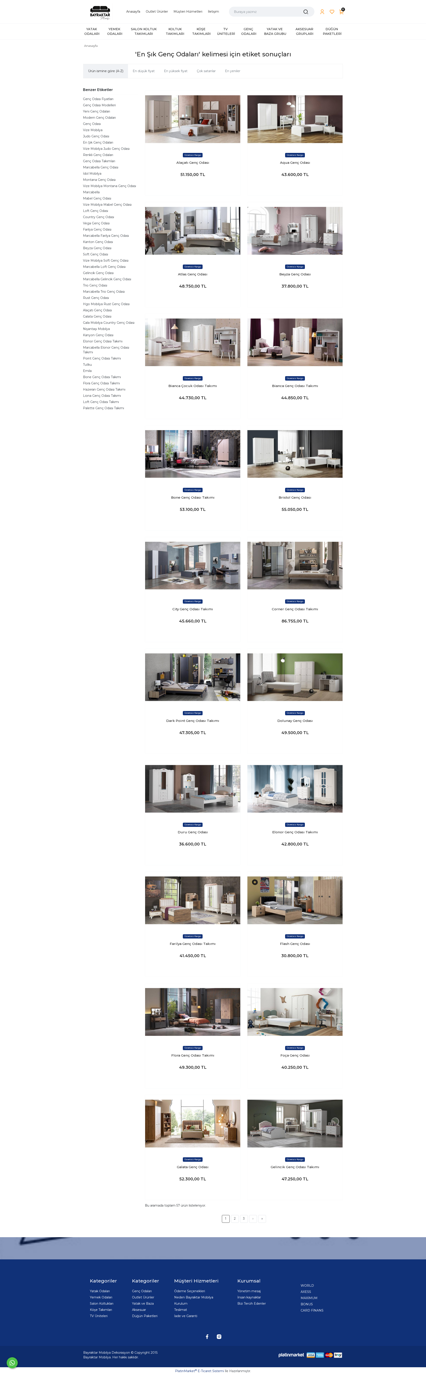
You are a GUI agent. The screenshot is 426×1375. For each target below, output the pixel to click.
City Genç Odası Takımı (192, 609)
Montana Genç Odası (99, 180)
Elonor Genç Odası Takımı (102, 341)
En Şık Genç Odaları (98, 142)
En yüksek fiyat (175, 71)
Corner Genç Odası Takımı (295, 609)
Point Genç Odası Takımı (102, 358)
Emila (87, 371)
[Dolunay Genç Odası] (295, 677)
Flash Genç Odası (295, 944)
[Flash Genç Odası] (295, 900)
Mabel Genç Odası (97, 198)
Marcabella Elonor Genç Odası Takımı (106, 350)
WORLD (307, 1286)
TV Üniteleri (99, 1316)
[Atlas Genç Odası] (192, 230)
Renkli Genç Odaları (98, 155)
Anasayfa (91, 46)
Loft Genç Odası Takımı (101, 402)
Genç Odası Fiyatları (98, 99)
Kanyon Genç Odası (98, 335)
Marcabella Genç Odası (100, 167)
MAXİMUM (309, 1298)
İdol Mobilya (92, 174)
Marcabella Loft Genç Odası (104, 267)
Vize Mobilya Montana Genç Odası (109, 186)
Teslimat (180, 1310)
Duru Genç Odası (193, 832)
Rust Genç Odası (96, 298)
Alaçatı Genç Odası (97, 310)
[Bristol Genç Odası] (295, 453)
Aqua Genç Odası (295, 162)
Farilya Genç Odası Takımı (193, 944)
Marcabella (91, 192)
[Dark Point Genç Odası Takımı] (192, 677)
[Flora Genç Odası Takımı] (192, 1011)
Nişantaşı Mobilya (96, 329)
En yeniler (232, 71)
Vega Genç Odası (96, 223)
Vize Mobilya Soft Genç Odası (105, 261)
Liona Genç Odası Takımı (102, 396)
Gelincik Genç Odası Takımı (295, 1167)
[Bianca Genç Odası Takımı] (295, 342)
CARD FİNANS (312, 1310)
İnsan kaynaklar (249, 1297)
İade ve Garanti (185, 1316)
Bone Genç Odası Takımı (102, 377)
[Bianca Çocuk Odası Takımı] (192, 342)
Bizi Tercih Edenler (251, 1304)
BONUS (307, 1304)
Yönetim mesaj (249, 1291)
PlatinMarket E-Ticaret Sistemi (199, 1371)
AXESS (306, 1292)
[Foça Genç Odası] (295, 1011)
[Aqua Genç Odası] (295, 119)
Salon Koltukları (101, 1304)
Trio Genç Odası (95, 285)
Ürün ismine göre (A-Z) (105, 71)
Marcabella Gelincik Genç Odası (107, 279)
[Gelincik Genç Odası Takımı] (295, 1123)
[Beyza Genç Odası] (295, 230)
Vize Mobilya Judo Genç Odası (106, 149)
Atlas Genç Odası (192, 274)
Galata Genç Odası (97, 316)
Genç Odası (92, 124)
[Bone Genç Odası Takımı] (192, 453)
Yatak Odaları (100, 1291)
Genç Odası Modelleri (99, 105)
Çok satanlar (206, 71)
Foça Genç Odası (295, 1055)
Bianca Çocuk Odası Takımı (192, 386)
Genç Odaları (142, 1291)
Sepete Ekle (192, 188)
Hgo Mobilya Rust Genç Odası (106, 304)
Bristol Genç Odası (295, 497)
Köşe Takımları (101, 1310)
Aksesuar (139, 1310)
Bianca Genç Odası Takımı (295, 386)
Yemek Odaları (101, 1297)
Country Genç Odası (98, 217)
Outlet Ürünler (143, 1297)
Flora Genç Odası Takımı (101, 383)
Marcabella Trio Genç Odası (104, 292)
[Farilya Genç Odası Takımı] (192, 900)
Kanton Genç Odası (98, 242)
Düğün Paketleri (145, 1316)
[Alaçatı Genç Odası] (192, 119)
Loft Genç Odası (95, 211)
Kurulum (180, 1304)
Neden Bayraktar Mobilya (193, 1297)
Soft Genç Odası (95, 254)
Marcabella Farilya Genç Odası (106, 236)
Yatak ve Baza (143, 1304)
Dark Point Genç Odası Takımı (192, 721)
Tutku (87, 365)
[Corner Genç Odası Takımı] (295, 565)
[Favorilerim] (332, 12)
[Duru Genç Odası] (192, 788)
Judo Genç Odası (96, 136)
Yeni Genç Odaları (96, 111)
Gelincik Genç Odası (98, 273)
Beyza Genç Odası (97, 248)
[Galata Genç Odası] (192, 1123)
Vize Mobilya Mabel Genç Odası (107, 205)
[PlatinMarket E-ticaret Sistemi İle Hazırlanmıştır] (291, 1355)
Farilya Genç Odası (97, 229)
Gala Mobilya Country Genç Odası (108, 323)
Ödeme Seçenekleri (189, 1291)
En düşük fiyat (144, 71)
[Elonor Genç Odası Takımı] (295, 788)
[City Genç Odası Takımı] (192, 565)
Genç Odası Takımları (99, 161)
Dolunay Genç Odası (295, 721)
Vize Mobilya (93, 130)
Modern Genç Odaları (99, 118)
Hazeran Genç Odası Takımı (104, 389)
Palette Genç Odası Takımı (103, 408)
